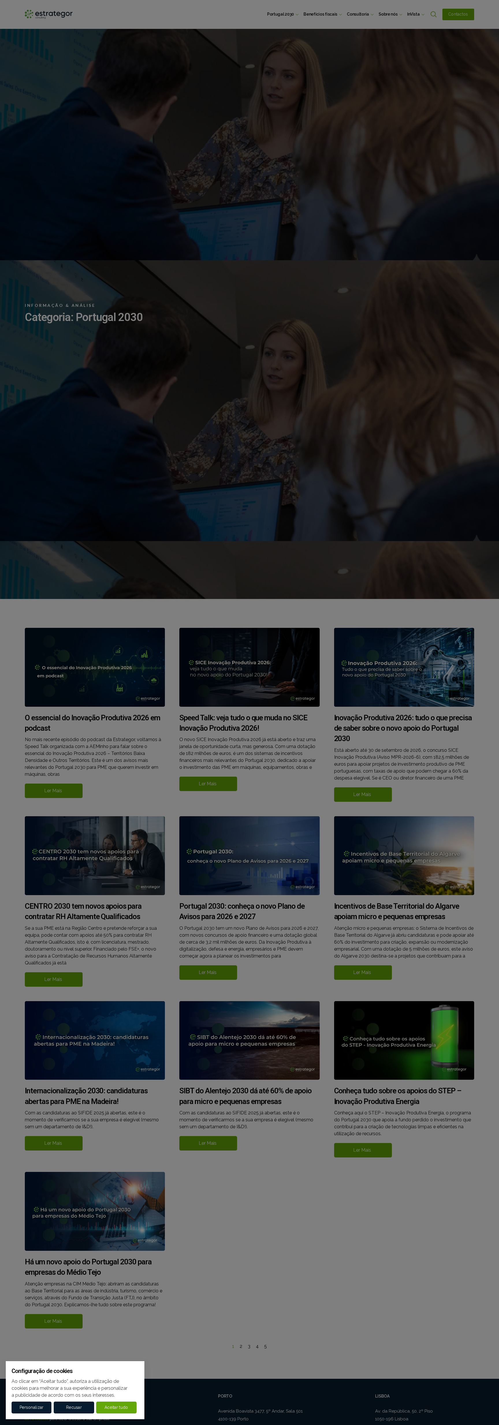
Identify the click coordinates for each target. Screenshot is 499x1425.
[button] (31, 1407)
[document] (249, 712)
